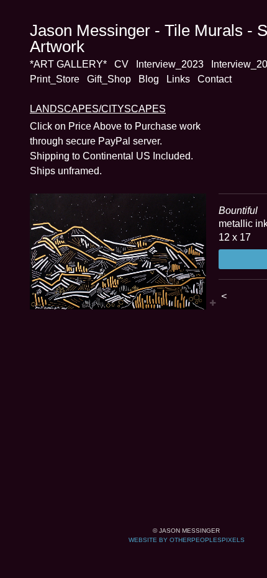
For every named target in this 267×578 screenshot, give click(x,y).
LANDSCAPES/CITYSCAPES (98, 109)
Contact (214, 79)
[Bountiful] (118, 251)
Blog (148, 79)
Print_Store (54, 79)
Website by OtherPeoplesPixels (187, 539)
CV (121, 64)
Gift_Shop (109, 79)
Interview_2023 (170, 64)
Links (178, 79)
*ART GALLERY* (68, 64)
